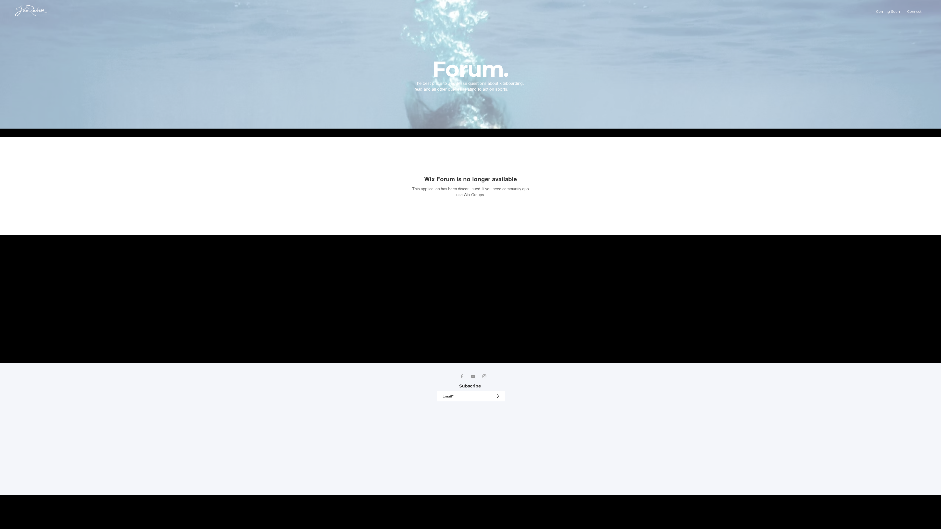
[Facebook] (461, 376)
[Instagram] (484, 376)
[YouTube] (473, 376)
